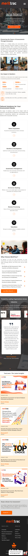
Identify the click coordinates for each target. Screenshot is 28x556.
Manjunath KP (4, 433)
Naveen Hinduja (5, 402)
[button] (11, 368)
